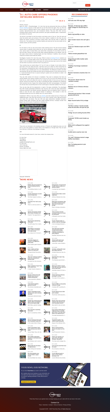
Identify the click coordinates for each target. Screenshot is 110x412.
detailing (44, 95)
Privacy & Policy (67, 404)
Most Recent (29, 9)
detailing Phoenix (55, 58)
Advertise (45, 404)
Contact (45, 9)
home (21, 9)
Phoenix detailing (24, 27)
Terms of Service (58, 404)
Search (88, 5)
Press (40, 404)
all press (38, 9)
